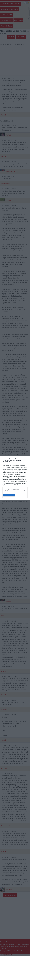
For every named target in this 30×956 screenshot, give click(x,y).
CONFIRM (9, 495)
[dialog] (15, 478)
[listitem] (15, 490)
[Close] (26, 459)
